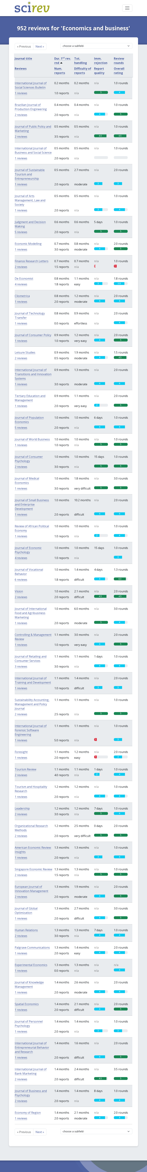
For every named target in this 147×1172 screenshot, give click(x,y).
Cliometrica (22, 296)
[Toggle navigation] (127, 8)
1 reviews (21, 93)
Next (39, 46)
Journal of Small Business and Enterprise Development (32, 504)
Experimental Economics (31, 965)
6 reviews (21, 580)
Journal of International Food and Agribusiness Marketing (31, 613)
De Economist (24, 278)
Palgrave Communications (32, 947)
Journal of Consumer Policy (33, 335)
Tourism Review (25, 769)
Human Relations (26, 930)
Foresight (21, 752)
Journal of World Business (32, 439)
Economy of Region (28, 1113)
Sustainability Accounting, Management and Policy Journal (32, 704)
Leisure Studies (25, 352)
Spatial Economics (27, 1004)
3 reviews (21, 666)
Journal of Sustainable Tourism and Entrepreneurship (30, 174)
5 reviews (21, 232)
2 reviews (21, 115)
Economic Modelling (28, 244)
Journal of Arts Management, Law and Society (30, 200)
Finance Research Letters (31, 261)
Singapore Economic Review (33, 869)
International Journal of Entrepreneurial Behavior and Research (32, 1047)
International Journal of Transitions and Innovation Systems (33, 374)
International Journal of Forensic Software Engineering (31, 730)
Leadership (22, 808)
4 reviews (21, 284)
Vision (19, 591)
